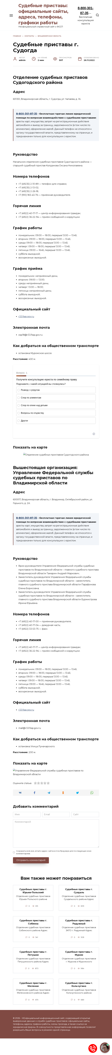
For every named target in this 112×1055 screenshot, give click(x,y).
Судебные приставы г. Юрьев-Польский (33, 891)
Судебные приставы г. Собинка (33, 922)
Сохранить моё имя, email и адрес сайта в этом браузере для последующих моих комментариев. (53, 852)
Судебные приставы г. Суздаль (79, 891)
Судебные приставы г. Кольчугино (79, 984)
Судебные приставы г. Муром (79, 953)
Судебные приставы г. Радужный (79, 922)
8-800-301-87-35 (26, 113)
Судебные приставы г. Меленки (33, 984)
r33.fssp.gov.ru (26, 316)
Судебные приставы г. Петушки (33, 953)
